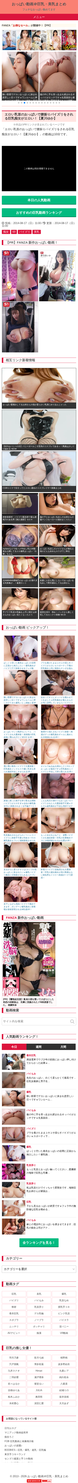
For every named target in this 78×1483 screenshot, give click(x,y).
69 (14, 231)
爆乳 (64, 1294)
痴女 (6, 231)
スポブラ (14, 1320)
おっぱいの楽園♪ (13, 1445)
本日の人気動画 (39, 200)
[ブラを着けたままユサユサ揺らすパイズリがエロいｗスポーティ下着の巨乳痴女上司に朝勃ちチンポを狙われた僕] (58, 660)
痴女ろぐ (9, 1437)
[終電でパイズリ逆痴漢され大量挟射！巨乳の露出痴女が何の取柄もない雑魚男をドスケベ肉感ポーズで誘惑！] (58, 866)
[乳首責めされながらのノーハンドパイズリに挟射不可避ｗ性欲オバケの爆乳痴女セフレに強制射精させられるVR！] (21, 832)
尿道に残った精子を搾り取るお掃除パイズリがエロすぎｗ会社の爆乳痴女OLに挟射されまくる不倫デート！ (20, 803)
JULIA (39, 1390)
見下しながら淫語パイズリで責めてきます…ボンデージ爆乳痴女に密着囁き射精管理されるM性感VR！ (20, 906)
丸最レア (64, 1370)
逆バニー (64, 1326)
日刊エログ (10, 1428)
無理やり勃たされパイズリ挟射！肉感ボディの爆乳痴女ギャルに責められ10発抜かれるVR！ (57, 734)
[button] (18, 102)
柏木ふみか (14, 1396)
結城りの (64, 1390)
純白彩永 (64, 1377)
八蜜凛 (63, 1383)
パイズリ (24, 231)
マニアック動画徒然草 (16, 1432)
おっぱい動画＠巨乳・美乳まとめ (39, 4)
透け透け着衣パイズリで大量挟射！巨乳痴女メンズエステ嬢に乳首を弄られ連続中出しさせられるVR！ (20, 769)
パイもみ (39, 1300)
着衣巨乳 (14, 1313)
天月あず (64, 1403)
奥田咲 (38, 1396)
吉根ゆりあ (14, 1390)
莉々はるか (14, 1383)
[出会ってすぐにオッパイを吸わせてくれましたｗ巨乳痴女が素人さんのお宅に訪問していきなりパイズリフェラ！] (58, 694)
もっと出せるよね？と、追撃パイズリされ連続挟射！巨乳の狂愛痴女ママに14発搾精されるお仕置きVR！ (57, 838)
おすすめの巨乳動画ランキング (39, 212)
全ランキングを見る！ (39, 1242)
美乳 (36, 231)
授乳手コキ (64, 1307)
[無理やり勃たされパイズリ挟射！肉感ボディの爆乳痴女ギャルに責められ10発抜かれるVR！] (58, 729)
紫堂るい (39, 1383)
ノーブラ (39, 1320)
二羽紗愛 (14, 1377)
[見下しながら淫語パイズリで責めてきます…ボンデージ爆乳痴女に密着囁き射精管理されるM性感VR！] (21, 901)
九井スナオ (14, 1370)
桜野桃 (63, 1357)
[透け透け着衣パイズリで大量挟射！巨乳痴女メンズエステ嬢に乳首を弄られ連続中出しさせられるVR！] (21, 763)
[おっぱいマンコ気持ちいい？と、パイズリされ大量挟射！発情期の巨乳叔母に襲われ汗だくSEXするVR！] (21, 729)
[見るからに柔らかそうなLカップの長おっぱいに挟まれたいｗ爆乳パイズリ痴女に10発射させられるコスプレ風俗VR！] (21, 866)
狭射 (14, 1307)
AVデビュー (14, 1333)
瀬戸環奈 (39, 1377)
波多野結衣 (64, 1364)
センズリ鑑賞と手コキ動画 (19, 1458)
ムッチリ (14, 1326)
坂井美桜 (64, 1396)
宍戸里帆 (14, 1364)
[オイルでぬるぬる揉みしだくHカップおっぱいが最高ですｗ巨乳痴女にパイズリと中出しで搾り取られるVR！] (58, 763)
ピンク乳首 (64, 1313)
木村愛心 (14, 1403)
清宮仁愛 (39, 1403)
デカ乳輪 (39, 1313)
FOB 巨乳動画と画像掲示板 (19, 1441)
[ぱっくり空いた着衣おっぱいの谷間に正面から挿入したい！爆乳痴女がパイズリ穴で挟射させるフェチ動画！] (21, 660)
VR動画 (64, 1333)
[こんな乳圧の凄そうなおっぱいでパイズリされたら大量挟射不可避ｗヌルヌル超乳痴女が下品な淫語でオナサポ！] (58, 798)
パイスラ (64, 1320)
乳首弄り (39, 1307)
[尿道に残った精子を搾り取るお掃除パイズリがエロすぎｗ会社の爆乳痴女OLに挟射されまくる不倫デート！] (21, 798)
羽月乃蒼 (14, 1357)
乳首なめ (64, 1300)
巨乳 (14, 1294)
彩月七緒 (39, 1357)
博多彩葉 (39, 1364)
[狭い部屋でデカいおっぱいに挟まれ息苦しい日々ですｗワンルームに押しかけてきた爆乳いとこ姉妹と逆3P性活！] (21, 694)
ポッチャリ (39, 1326)
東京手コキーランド (15, 1454)
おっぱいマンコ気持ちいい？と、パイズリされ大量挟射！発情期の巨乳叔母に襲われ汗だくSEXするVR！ (20, 734)
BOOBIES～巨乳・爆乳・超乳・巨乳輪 (25, 1450)
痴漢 (39, 1333)
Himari (39, 1370)
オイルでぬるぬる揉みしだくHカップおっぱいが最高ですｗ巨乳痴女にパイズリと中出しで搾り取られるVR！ (57, 769)
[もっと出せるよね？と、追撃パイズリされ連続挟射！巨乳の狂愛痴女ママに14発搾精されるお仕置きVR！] (58, 832)
